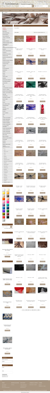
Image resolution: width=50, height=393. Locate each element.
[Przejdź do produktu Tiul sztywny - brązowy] (42, 247)
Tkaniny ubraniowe (6, 131)
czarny (5, 180)
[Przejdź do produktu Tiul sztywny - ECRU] (31, 270)
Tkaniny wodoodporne (7, 128)
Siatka (4, 102)
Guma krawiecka (6, 36)
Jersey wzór (5, 76)
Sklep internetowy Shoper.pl (25, 392)
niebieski (5, 169)
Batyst (4, 39)
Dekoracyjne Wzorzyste (7, 57)
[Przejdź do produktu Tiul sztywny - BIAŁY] (31, 247)
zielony (5, 174)
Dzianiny (4, 65)
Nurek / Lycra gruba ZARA (8, 92)
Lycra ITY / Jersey (6, 89)
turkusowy (6, 167)
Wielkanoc (5, 31)
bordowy (5, 177)
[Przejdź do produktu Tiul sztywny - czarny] (19, 270)
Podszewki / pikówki (6, 97)
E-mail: (3, 367)
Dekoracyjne (5, 55)
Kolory (4, 148)
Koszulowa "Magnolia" (7, 79)
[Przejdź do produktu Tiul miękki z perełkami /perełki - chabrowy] (19, 202)
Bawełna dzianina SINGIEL (7, 42)
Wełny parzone (5, 136)
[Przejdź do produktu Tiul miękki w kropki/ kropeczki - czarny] (19, 179)
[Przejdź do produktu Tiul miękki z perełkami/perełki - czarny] (42, 202)
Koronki (4, 78)
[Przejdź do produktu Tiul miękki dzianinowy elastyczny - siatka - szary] (31, 133)
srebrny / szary (7, 182)
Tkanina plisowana (6, 122)
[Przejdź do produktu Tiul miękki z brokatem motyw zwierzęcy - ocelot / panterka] (31, 179)
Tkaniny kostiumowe (6, 117)
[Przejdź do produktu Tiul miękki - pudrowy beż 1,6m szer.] (42, 42)
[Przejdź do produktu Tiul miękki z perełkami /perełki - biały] (42, 179)
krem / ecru (6, 151)
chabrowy (6, 172)
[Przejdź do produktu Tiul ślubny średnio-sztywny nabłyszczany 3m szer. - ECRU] (42, 270)
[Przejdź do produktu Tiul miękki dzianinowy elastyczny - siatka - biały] (42, 133)
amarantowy (6, 164)
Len (3, 84)
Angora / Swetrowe (6, 37)
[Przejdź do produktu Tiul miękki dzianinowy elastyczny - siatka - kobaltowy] (31, 110)
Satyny (4, 100)
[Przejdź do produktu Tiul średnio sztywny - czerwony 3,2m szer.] (19, 293)
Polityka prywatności (6, 387)
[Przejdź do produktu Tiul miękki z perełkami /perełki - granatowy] (31, 202)
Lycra (4, 86)
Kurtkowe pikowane (6, 81)
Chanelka (4, 52)
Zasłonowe (5, 139)
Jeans (4, 73)
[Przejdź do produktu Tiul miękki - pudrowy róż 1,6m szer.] (19, 64)
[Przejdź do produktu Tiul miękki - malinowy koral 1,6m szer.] (31, 42)
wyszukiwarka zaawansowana (8, 228)
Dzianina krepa (5, 63)
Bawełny (4, 49)
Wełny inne (5, 134)
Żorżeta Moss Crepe (6, 144)
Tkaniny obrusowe (6, 119)
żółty (5, 153)
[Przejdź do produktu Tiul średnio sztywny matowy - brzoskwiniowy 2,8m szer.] (31, 293)
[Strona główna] (18, 3)
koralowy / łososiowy (8, 161)
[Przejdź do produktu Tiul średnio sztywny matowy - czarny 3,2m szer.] (42, 293)
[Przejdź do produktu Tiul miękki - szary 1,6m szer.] (42, 64)
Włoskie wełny (5, 34)
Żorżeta (4, 142)
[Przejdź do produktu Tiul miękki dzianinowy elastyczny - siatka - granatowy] (19, 110)
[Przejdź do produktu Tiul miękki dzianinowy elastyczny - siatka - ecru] (42, 156)
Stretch (4, 107)
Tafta (4, 114)
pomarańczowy (7, 159)
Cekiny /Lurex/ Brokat (7, 50)
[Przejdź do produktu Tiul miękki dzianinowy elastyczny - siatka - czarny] (42, 87)
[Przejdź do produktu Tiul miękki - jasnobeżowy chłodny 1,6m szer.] (19, 42)
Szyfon (4, 111)
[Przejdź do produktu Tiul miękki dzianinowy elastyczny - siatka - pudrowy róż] (19, 133)
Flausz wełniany (6, 68)
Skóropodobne (5, 105)
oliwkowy (5, 175)
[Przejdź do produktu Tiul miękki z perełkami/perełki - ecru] (19, 225)
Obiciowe (4, 94)
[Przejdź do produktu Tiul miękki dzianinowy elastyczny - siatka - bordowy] (19, 87)
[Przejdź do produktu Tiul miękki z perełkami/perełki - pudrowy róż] (42, 225)
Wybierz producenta (5, 359)
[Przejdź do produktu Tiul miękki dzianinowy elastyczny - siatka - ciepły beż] (31, 156)
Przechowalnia (23, 387)
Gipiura (4, 71)
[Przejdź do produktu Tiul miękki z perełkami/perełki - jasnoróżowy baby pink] (31, 225)
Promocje (4, 29)
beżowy (5, 156)
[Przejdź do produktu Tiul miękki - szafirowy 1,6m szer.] (31, 64)
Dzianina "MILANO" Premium (8, 60)
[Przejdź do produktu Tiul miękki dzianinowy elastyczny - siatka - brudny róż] (19, 156)
